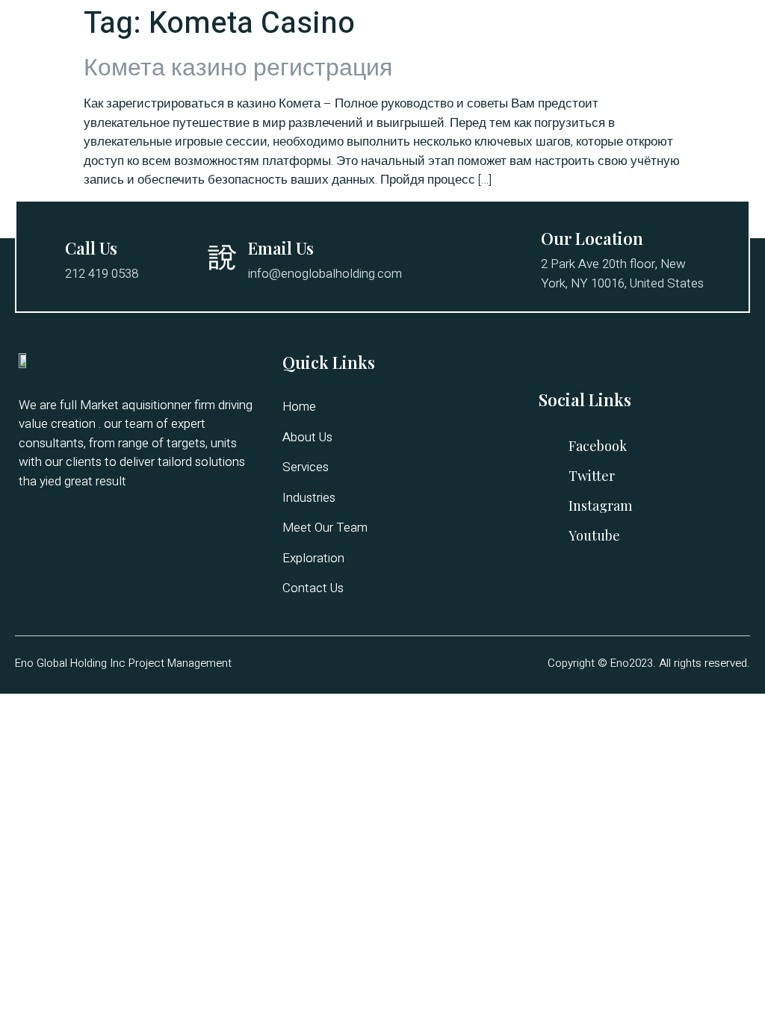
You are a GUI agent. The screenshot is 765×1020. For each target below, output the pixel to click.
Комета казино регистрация (238, 67)
